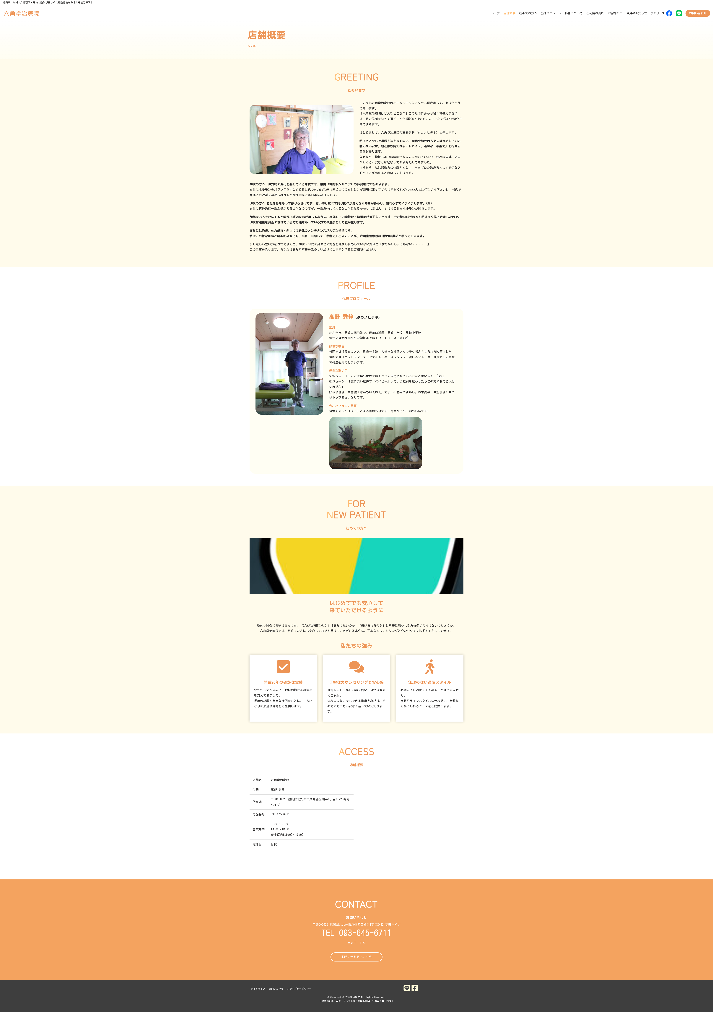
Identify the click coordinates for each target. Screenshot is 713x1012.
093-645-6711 (365, 933)
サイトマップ (258, 988)
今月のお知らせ (636, 13)
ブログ (655, 13)
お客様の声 (615, 13)
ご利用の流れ (595, 13)
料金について (573, 13)
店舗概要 (509, 13)
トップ (495, 13)
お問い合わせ (698, 13)
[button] (663, 13)
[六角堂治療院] (21, 13)
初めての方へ (528, 13)
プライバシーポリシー (299, 988)
